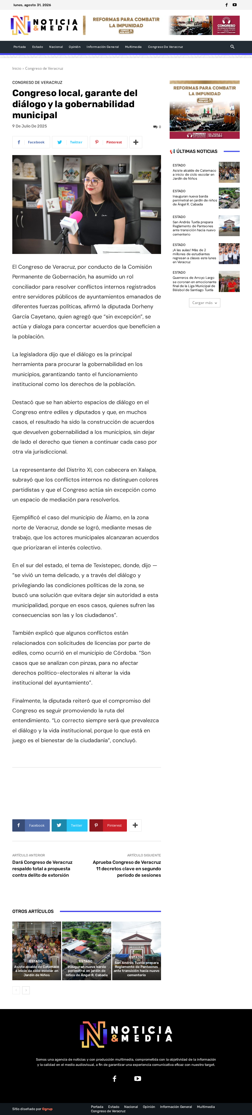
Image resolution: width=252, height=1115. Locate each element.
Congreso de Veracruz (44, 68)
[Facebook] (226, 5)
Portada (97, 1107)
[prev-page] (16, 990)
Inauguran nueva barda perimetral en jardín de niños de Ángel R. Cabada (87, 971)
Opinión (149, 1107)
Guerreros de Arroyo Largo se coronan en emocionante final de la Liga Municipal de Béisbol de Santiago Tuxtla (194, 283)
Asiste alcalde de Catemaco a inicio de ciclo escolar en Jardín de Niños (36, 971)
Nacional (131, 1107)
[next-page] (26, 990)
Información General (176, 1107)
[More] (135, 142)
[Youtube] (234, 5)
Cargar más (202, 302)
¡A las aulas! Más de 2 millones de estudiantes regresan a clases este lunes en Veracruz (194, 256)
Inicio (16, 68)
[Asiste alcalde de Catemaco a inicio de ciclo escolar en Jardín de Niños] (36, 951)
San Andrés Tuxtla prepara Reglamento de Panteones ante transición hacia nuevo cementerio (136, 969)
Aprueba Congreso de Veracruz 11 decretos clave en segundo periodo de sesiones (127, 869)
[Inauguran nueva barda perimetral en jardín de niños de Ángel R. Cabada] (86, 951)
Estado (36, 961)
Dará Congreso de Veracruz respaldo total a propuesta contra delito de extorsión (42, 869)
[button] (232, 47)
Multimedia (206, 1107)
